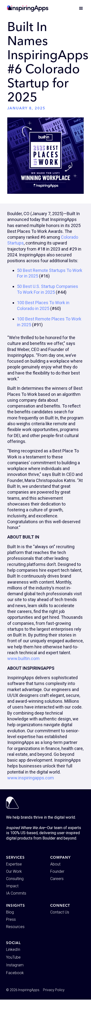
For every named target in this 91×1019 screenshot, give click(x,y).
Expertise (14, 864)
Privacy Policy (54, 990)
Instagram (15, 965)
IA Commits (16, 893)
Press (11, 919)
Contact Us (59, 912)
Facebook (15, 972)
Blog (10, 912)
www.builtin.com (23, 658)
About (55, 864)
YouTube (13, 957)
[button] (79, 8)
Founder (57, 871)
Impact (12, 886)
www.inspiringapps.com (30, 777)
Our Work (14, 871)
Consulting (15, 878)
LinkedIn (13, 949)
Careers (57, 878)
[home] (27, 8)
